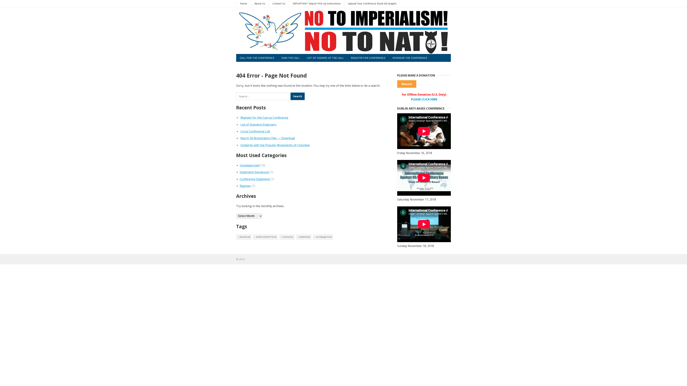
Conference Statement (255, 179)
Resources (287, 236)
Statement (304, 236)
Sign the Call (290, 58)
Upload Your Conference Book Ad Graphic (372, 3)
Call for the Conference (257, 58)
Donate (406, 84)
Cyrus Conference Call (255, 131)
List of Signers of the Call (325, 58)
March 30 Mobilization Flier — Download (267, 138)
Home (243, 3)
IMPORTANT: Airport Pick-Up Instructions (317, 3)
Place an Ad (248, 65)
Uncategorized (249, 165)
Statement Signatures (254, 172)
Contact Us (278, 3)
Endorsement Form (266, 236)
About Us (259, 3)
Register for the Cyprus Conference (264, 118)
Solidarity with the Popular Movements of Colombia (275, 145)
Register (245, 186)
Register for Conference (368, 58)
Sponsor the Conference (410, 58)
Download (244, 236)
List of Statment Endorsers (258, 125)
